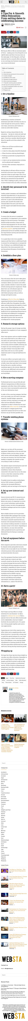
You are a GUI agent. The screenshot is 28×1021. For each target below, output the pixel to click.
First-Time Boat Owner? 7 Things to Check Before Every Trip (18, 877)
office (16, 680)
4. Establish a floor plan (9, 77)
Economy (3, 796)
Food (2, 806)
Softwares (3, 842)
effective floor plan (13, 299)
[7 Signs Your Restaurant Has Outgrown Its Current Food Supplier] (7, 715)
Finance (3, 804)
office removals (14, 406)
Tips (2, 849)
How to (3, 819)
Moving (3, 830)
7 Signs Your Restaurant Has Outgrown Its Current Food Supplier (7, 727)
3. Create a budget (7, 76)
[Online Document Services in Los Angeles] (20, 735)
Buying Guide (4, 787)
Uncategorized (5, 855)
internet (3, 680)
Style (2, 845)
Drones (3, 794)
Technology (4, 847)
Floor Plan (12, 678)
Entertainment (5, 800)
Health (3, 813)
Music (2, 832)
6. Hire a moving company (10, 81)
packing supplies (7, 228)
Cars (2, 791)
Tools (2, 851)
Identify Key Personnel (20, 678)
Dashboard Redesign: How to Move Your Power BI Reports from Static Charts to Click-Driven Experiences (18, 945)
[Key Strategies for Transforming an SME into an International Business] (20, 715)
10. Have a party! (7, 88)
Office (2, 834)
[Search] (25, 2)
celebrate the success (14, 616)
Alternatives (4, 774)
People (3, 836)
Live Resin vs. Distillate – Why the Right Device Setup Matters (17, 870)
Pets (2, 838)
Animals (3, 776)
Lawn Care (4, 827)
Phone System (8, 682)
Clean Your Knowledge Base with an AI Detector (13, 995)
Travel (3, 853)
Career (3, 789)
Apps (2, 777)
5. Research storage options (10, 79)
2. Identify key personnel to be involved (13, 74)
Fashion (3, 802)
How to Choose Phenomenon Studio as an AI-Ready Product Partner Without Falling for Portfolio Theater (7, 748)
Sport (2, 843)
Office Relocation (22, 680)
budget (7, 678)
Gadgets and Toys (5, 810)
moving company (10, 680)
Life (2, 828)
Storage (21, 682)
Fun (2, 808)
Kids (2, 823)
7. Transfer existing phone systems (12, 83)
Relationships (5, 840)
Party (3, 682)
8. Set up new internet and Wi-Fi (11, 84)
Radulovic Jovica (10, 24)
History (3, 815)
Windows (3, 860)
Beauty (3, 781)
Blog (2, 783)
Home (2, 6)
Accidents (3, 772)
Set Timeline (15, 682)
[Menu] (1, 2)
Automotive (4, 779)
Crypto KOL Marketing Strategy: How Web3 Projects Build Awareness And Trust (17, 936)
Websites (3, 857)
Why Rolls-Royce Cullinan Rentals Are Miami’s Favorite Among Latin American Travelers (17, 886)
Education (4, 798)
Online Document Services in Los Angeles (19, 746)
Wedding (3, 859)
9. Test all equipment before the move (13, 86)
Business (7, 6)
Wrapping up (6, 90)
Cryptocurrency (5, 793)
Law (2, 825)
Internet (3, 821)
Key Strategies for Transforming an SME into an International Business (19, 727)
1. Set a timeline (7, 72)
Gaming (3, 811)
